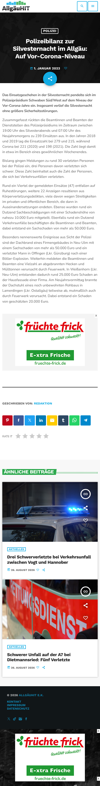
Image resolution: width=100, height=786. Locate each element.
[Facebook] (26, 719)
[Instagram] (20, 719)
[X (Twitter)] (9, 719)
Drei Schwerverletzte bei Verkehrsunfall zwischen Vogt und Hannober (49, 559)
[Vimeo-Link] (16, 6)
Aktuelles (16, 549)
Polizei (50, 31)
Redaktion (43, 403)
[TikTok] (15, 719)
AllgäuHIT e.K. (31, 695)
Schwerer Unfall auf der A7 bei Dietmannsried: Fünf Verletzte (39, 657)
